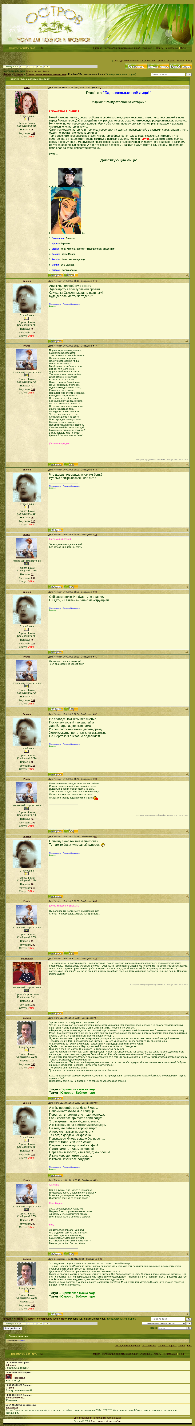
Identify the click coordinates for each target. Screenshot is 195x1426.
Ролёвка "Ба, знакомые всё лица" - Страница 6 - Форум (133, 48)
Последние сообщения (126, 60)
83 (95, 779)
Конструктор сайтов (101, 1421)
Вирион (38, 71)
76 (95, 281)
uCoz (118, 1421)
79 (95, 534)
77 (95, 346)
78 (95, 470)
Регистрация (172, 48)
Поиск (180, 60)
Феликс (46, 71)
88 (96, 1103)
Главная (97, 48)
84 (95, 836)
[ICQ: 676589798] (71, 464)
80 (95, 592)
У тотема (18, 74)
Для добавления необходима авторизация (97, 1417)
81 (95, 657)
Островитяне (148, 60)
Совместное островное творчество (46, 74)
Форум (7, 74)
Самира (29, 71)
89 (96, 1180)
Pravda (26, 346)
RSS (40, 48)
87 (96, 1018)
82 (95, 714)
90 (101, 1259)
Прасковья (27, 958)
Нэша (27, 87)
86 (95, 958)
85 (95, 901)
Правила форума (166, 60)
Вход (183, 48)
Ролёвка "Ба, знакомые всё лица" (87, 74)
